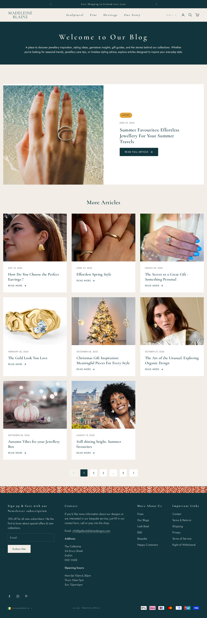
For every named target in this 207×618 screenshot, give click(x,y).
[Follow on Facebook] (9, 596)
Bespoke (142, 539)
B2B (139, 532)
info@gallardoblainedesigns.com (91, 531)
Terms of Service (181, 539)
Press (140, 514)
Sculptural (75, 15)
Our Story (132, 15)
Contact (176, 514)
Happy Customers (147, 545)
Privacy (176, 532)
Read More (15, 285)
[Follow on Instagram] (17, 596)
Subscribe (19, 549)
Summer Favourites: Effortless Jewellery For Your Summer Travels (149, 136)
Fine (93, 15)
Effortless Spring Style (93, 274)
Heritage (111, 15)
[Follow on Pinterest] (26, 596)
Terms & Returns (181, 520)
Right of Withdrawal (184, 545)
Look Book (143, 526)
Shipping (177, 526)
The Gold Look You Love (28, 358)
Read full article (136, 151)
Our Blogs (143, 520)
